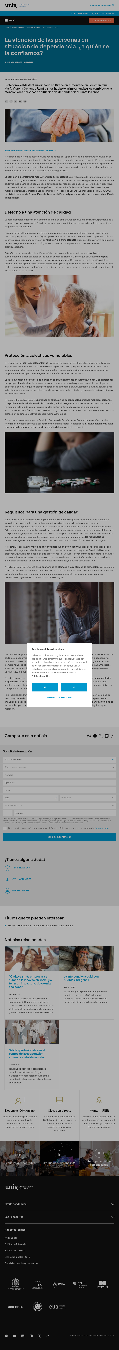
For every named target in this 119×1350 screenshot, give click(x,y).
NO (45, 687)
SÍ (74, 687)
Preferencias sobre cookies (59, 697)
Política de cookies (41, 676)
